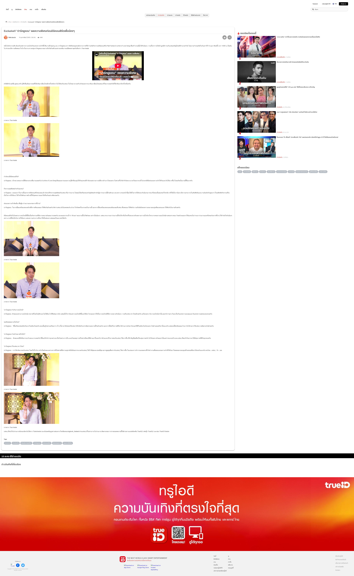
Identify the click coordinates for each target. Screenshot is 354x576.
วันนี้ (7, 9)
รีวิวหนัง (185, 15)
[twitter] (23, 565)
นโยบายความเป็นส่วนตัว (341, 563)
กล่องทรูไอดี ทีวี (326, 4)
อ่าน (25, 9)
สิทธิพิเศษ (18, 9)
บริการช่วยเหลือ (339, 567)
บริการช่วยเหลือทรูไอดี (220, 571)
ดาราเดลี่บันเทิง (281, 57)
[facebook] (18, 565)
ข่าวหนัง (177, 15)
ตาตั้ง (36, 9)
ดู (228, 556)
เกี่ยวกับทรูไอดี (339, 556)
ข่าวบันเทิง (161, 15)
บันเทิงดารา (16, 22)
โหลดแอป (315, 4)
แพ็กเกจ (230, 565)
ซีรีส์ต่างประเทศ (195, 15)
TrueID (11, 3)
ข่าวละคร (169, 15)
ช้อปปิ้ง (216, 565)
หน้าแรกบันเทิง (150, 15)
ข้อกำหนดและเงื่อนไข (340, 560)
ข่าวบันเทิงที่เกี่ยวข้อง (11, 464)
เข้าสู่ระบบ (343, 4)
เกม (31, 9)
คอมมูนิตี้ (231, 568)
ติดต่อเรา (337, 570)
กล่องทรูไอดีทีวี (218, 568)
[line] (12, 565)
